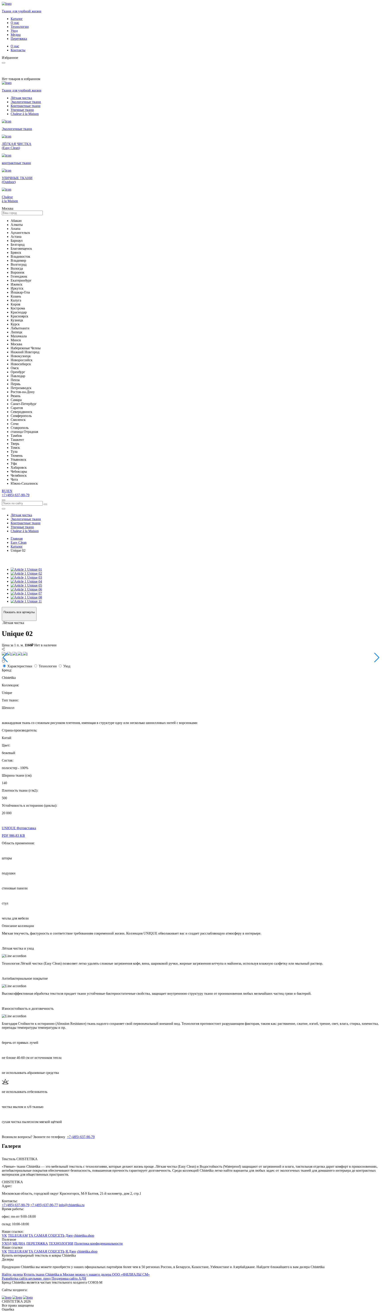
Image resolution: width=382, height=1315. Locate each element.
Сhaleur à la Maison (25, 114)
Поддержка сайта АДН (69, 1278)
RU (4, 491)
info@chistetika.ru (71, 1205)
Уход (14, 31)
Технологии (20, 27)
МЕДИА (18, 1243)
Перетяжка (19, 38)
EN (10, 491)
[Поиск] (3, 500)
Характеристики (19, 666)
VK (4, 1235)
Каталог (17, 19)
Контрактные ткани (25, 106)
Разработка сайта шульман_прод (26, 1278)
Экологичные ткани (26, 102)
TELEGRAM (18, 1235)
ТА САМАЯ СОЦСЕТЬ (47, 1235)
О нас (15, 23)
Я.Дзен (70, 1251)
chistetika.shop (84, 1235)
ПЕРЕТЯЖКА (37, 1243)
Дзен (69, 1235)
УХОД (6, 1243)
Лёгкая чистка (21, 98)
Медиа (16, 34)
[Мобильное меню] (3, 508)
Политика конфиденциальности (98, 1243)
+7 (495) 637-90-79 (15, 495)
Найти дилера (12, 1274)
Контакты (18, 50)
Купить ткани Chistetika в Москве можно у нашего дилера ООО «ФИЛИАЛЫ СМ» (87, 1274)
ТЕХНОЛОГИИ (61, 1243)
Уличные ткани (22, 110)
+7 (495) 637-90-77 (44, 1205)
